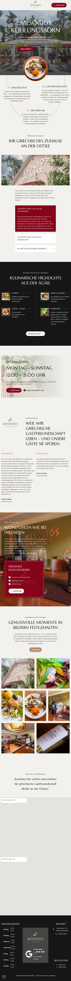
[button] (25, 49)
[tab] (35, 649)
